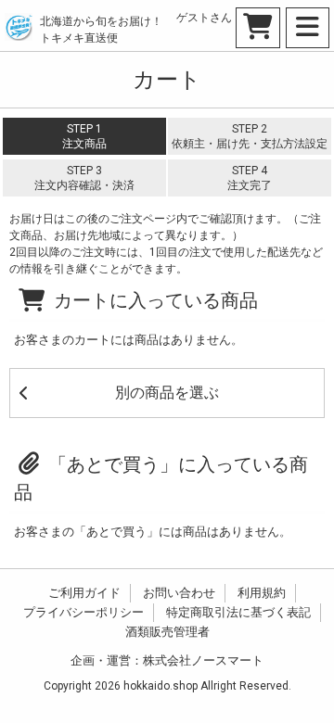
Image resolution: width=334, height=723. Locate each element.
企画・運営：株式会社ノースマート (167, 660)
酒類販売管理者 (167, 632)
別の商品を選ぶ (167, 392)
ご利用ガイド (84, 593)
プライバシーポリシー (83, 612)
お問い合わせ (179, 593)
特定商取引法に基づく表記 (238, 612)
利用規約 (262, 593)
